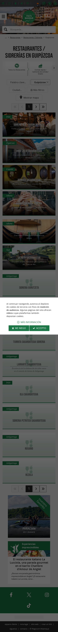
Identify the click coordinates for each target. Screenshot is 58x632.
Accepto (41, 328)
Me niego (20, 328)
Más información (31, 322)
